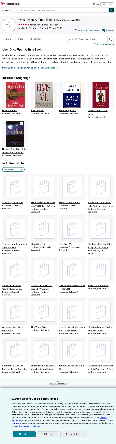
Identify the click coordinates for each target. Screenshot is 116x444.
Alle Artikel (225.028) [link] (13, 169)
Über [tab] (20, 38)
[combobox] (62, 10)
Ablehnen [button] (48, 434)
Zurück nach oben (58, 383)
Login (104, 4)
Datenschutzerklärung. (29, 426)
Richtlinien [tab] (35, 38)
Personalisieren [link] (73, 434)
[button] (110, 39)
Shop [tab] (8, 38)
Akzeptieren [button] (24, 434)
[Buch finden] (111, 10)
